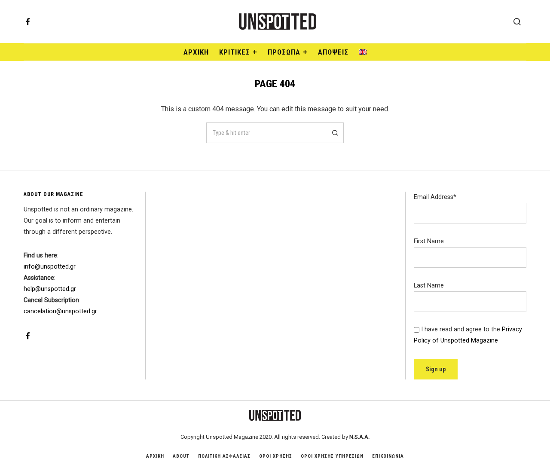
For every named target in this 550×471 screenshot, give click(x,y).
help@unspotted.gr (50, 289)
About (181, 456)
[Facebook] (28, 21)
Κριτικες (234, 52)
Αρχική (196, 52)
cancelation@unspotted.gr (60, 311)
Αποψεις (333, 52)
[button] (333, 132)
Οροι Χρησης (275, 456)
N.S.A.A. (359, 437)
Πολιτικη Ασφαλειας (224, 456)
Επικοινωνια (388, 456)
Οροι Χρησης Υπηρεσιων (332, 456)
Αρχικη (155, 456)
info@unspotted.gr (50, 266)
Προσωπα (284, 52)
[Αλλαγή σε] (362, 52)
